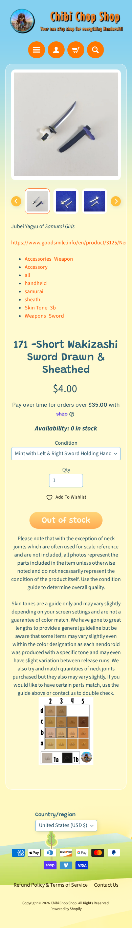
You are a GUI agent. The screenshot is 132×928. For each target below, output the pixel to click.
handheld (36, 283)
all (27, 275)
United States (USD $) (63, 825)
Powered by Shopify (66, 908)
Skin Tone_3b (40, 307)
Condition (66, 443)
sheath (32, 299)
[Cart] (75, 49)
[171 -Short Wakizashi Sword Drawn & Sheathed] (37, 201)
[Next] (116, 201)
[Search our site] (95, 49)
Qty (66, 469)
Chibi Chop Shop (63, 903)
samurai (34, 291)
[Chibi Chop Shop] (66, 20)
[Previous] (16, 201)
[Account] (56, 49)
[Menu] (36, 49)
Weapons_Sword (44, 316)
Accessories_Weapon (49, 259)
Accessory (36, 267)
